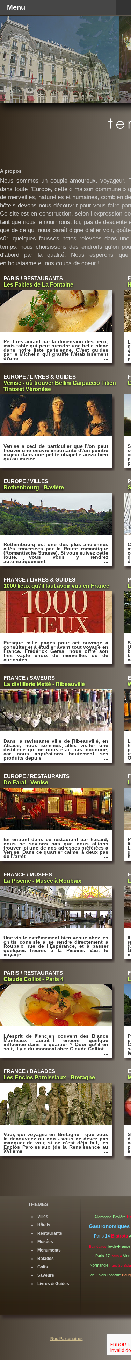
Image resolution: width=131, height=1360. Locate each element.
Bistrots (119, 1236)
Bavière (119, 1217)
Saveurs (45, 1275)
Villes (42, 1216)
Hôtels (43, 1224)
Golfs (42, 1266)
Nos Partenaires (66, 1338)
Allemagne (103, 1217)
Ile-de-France (118, 1246)
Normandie (99, 1265)
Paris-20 (116, 1265)
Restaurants (49, 1233)
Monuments (49, 1250)
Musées (45, 1241)
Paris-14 (102, 1236)
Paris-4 (116, 1256)
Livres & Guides (53, 1283)
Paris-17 (102, 1256)
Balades (45, 1258)
